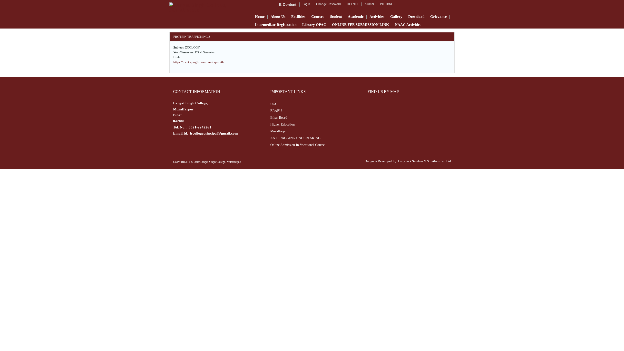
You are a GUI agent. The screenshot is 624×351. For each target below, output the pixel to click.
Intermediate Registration (275, 25)
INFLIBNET (387, 4)
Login (306, 4)
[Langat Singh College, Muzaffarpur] (208, 7)
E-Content (287, 4)
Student (336, 17)
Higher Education (282, 124)
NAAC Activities (408, 25)
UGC (273, 104)
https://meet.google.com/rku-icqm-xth (198, 62)
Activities (377, 17)
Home (260, 17)
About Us (278, 17)
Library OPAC (314, 25)
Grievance (438, 17)
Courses (317, 17)
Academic (356, 17)
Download (416, 17)
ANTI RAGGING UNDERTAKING (295, 138)
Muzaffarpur (279, 131)
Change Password (328, 4)
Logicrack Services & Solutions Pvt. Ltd (424, 161)
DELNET (353, 4)
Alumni (369, 4)
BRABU (276, 111)
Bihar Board (278, 117)
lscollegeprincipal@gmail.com (214, 133)
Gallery (396, 17)
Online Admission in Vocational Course (297, 145)
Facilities (298, 17)
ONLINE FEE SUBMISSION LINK (360, 25)
